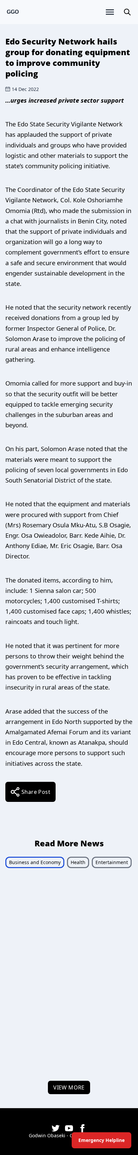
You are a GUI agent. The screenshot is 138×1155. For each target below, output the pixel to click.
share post (35, 792)
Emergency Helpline (101, 1140)
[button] (127, 12)
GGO (13, 12)
